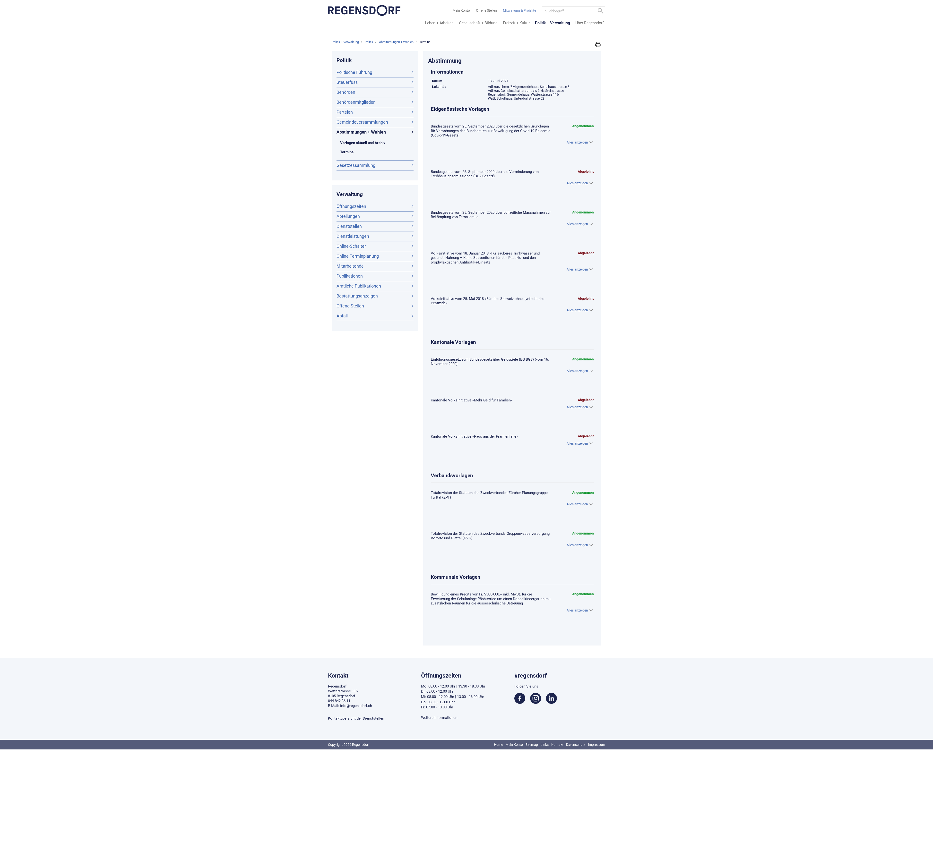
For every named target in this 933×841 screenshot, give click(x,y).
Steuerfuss (347, 82)
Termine (357, 152)
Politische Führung (354, 72)
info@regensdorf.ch (356, 706)
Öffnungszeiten (351, 206)
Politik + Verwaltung (552, 23)
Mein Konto (514, 745)
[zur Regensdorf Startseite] (364, 11)
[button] (598, 44)
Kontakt (557, 745)
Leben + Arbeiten (439, 23)
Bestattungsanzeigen (357, 295)
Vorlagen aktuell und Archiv (362, 143)
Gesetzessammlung (356, 165)
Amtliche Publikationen (359, 286)
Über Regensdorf (589, 23)
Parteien (345, 112)
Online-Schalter (351, 246)
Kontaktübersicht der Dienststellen (356, 718)
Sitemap (532, 745)
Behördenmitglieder (356, 102)
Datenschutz (575, 745)
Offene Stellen (350, 305)
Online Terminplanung (358, 256)
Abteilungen (348, 216)
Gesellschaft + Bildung (478, 23)
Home (498, 745)
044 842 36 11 (339, 701)
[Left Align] (600, 12)
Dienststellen (349, 226)
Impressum (596, 745)
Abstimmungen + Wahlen (361, 132)
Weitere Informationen (439, 717)
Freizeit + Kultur (516, 23)
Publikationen (350, 276)
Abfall (342, 315)
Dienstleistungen (353, 236)
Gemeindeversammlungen (362, 122)
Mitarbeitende (350, 266)
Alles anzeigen (577, 142)
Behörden (346, 92)
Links (545, 745)
